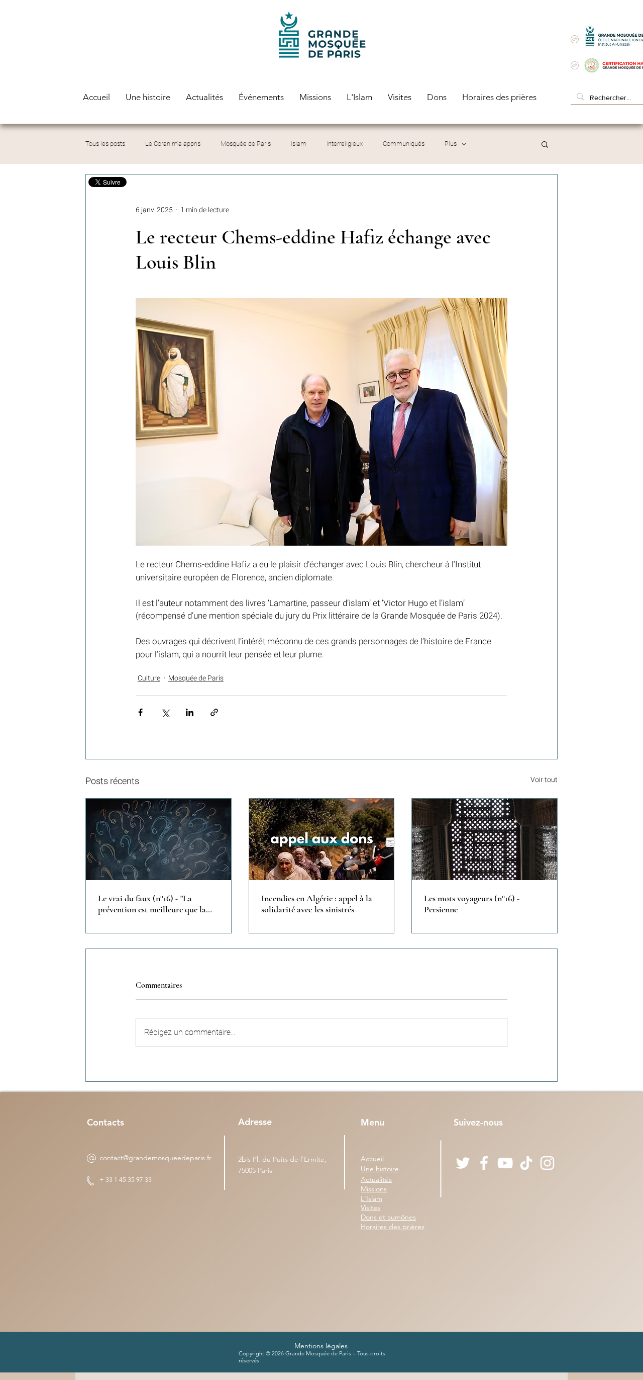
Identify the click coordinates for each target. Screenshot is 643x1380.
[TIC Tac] (526, 1163)
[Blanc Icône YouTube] (505, 1163)
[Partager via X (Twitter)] (165, 712)
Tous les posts (105, 143)
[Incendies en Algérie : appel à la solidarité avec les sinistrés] (321, 839)
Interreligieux (345, 143)
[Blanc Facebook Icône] (484, 1163)
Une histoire (380, 1168)
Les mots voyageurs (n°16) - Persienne (472, 904)
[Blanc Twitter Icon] (463, 1163)
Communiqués (403, 143)
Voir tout (544, 779)
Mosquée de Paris (246, 143)
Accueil (372, 1158)
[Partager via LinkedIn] (189, 712)
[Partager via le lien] (214, 712)
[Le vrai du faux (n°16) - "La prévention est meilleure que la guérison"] (158, 839)
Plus (451, 143)
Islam (298, 143)
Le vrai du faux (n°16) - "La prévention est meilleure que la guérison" (152, 904)
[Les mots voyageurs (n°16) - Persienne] (484, 839)
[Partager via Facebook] (140, 712)
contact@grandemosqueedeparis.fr (155, 1157)
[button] (545, 144)
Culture (149, 678)
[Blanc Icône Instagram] (547, 1163)
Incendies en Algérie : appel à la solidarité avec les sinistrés (316, 904)
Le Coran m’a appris (172, 143)
